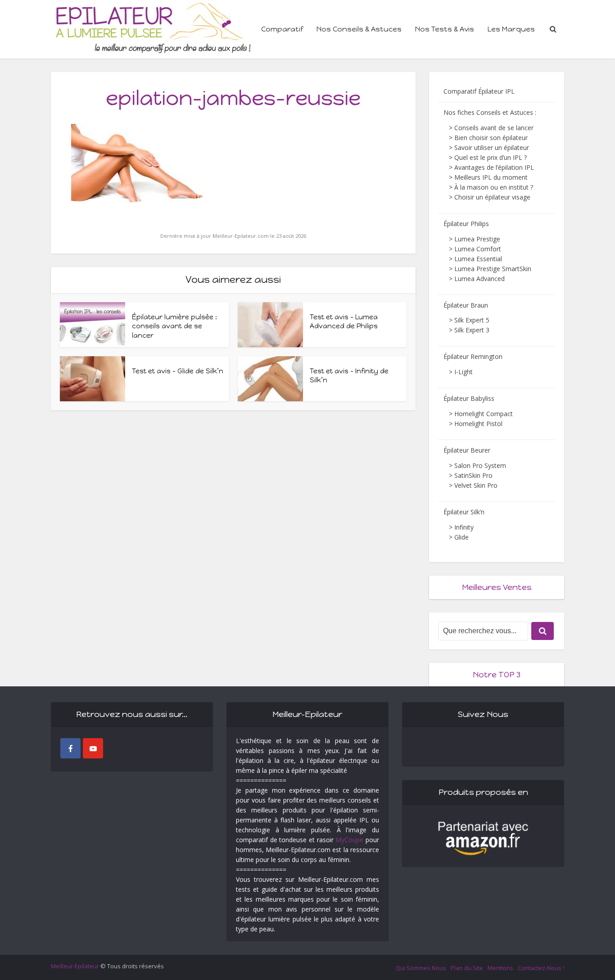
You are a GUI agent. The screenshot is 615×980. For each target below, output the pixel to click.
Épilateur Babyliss (468, 398)
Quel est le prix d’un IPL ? (490, 157)
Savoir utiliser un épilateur (491, 147)
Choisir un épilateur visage (492, 197)
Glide (461, 537)
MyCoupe (349, 839)
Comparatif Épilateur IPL (479, 91)
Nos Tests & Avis (444, 29)
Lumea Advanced (479, 278)
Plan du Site (467, 968)
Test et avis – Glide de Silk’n (177, 371)
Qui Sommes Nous (421, 968)
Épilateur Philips (466, 223)
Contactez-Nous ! (541, 968)
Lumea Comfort (477, 249)
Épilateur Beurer (466, 450)
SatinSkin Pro (473, 475)
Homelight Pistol (478, 423)
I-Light (463, 372)
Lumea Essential (478, 258)
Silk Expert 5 (471, 320)
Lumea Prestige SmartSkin (492, 268)
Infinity (464, 527)
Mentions (500, 968)
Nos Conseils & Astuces (359, 29)
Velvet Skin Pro (475, 485)
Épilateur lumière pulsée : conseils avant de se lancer (174, 326)
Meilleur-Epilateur (75, 966)
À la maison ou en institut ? (493, 187)
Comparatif (282, 29)
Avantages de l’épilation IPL (494, 167)
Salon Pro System (480, 465)
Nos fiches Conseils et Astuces (488, 112)
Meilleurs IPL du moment (491, 177)
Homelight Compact (483, 413)
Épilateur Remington (472, 356)
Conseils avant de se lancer (494, 127)
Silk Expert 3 (471, 330)
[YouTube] (93, 748)
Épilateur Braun (465, 305)
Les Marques (511, 29)
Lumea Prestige (477, 239)
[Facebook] (70, 748)
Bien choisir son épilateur (491, 137)
